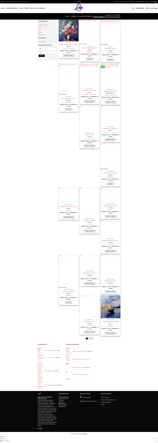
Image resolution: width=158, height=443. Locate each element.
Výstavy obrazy (42, 34)
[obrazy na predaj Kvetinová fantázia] (69, 30)
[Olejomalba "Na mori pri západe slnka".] (110, 306)
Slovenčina (152, 1)
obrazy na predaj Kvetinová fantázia (68, 44)
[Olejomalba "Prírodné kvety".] (110, 115)
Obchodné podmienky (140, 1)
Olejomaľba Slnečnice (110, 48)
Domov (67, 16)
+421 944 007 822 (87, 397)
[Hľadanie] (133, 8)
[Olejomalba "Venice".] (89, 306)
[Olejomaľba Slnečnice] (110, 32)
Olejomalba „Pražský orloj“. (68, 291)
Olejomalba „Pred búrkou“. (89, 273)
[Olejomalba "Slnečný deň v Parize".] (69, 195)
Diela (3, 8)
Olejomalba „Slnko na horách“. (110, 205)
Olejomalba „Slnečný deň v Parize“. (68, 206)
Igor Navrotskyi (42, 41)
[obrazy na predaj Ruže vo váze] (89, 31)
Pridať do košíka (68, 55)
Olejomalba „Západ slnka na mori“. (110, 240)
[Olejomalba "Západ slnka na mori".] (110, 228)
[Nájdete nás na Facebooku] (78, 1)
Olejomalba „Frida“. (89, 134)
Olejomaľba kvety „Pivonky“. (89, 90)
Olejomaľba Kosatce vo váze (69, 98)
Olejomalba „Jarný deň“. (110, 281)
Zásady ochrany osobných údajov (128, 1)
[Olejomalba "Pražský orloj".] (69, 271)
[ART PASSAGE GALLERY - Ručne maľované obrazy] (79, 8)
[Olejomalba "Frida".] (89, 119)
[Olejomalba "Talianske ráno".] (110, 156)
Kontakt (147, 1)
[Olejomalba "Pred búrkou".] (89, 262)
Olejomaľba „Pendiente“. (90, 220)
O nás (21, 8)
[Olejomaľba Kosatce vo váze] (69, 78)
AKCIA (32, 8)
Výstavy (26, 8)
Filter (41, 55)
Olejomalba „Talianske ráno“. (110, 172)
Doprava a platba (118, 1)
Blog (36, 8)
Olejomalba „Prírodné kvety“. (110, 128)
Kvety (40, 27)
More (40, 29)
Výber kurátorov (11, 8)
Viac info (89, 58)
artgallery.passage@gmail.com (89, 401)
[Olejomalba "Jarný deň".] (110, 266)
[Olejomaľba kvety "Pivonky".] (89, 75)
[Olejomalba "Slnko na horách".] (110, 195)
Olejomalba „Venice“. (89, 321)
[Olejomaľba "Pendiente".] (89, 202)
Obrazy (40, 32)
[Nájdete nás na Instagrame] (80, 1)
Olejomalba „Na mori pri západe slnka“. (110, 322)
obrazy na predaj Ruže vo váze (89, 48)
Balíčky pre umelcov (43, 25)
